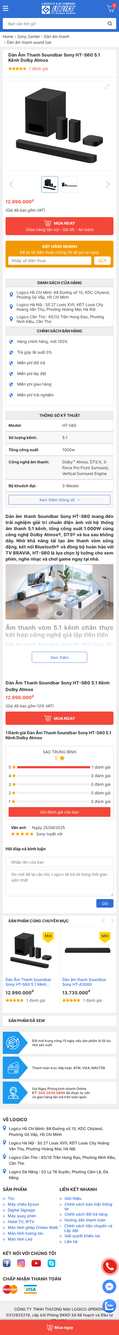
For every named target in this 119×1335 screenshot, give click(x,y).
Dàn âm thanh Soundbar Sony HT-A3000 (84, 982)
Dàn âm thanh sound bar (29, 42)
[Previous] (12, 184)
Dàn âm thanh (56, 36)
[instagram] (21, 1262)
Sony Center (28, 36)
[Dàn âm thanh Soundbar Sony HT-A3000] (87, 950)
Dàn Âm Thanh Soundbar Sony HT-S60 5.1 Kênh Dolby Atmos (28, 982)
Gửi (102, 260)
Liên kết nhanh (78, 1189)
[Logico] (59, 8)
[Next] (107, 184)
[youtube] (37, 1262)
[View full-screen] (107, 86)
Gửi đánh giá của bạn (59, 812)
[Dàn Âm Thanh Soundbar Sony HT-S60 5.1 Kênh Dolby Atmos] (31, 950)
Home (8, 36)
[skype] (51, 1262)
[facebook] (7, 1262)
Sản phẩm (15, 1189)
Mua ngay (64, 718)
